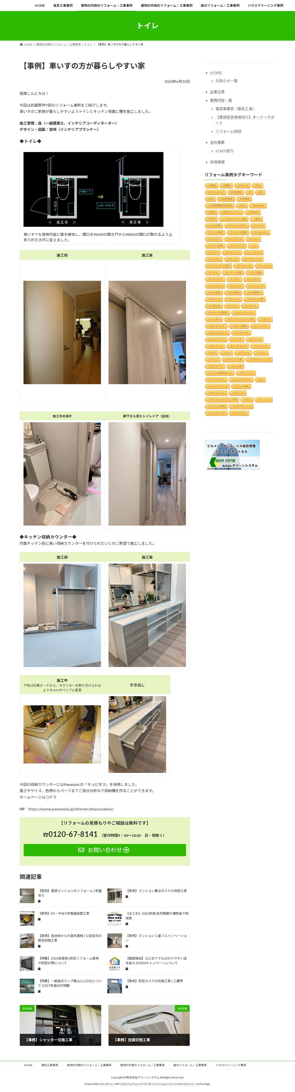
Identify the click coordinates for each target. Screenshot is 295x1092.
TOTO (212, 218)
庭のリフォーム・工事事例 (190, 1065)
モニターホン (239, 412)
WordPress (107, 1084)
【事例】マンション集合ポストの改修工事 (156, 891)
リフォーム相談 (228, 131)
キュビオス (253, 279)
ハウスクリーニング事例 (231, 1065)
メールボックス (217, 412)
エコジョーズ (232, 252)
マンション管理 (217, 406)
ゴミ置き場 (214, 305)
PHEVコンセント (232, 212)
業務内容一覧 (221, 100)
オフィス (232, 258)
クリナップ (236, 285)
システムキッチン (244, 312)
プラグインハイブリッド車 (222, 399)
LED (211, 198)
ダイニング (255, 339)
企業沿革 (217, 91)
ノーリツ (213, 359)
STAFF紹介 (224, 150)
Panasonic (258, 205)
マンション (264, 399)
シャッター (214, 319)
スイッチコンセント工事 (240, 319)
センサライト (242, 332)
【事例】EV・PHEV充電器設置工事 (63, 913)
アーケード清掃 (238, 232)
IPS (261, 192)
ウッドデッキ (235, 238)
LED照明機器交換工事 (220, 205)
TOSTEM (253, 212)
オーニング (264, 265)
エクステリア (237, 245)
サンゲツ (232, 305)
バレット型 (236, 366)
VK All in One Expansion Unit (161, 1084)
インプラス (214, 238)
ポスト (247, 399)
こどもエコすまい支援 (234, 218)
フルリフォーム (217, 392)
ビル (261, 379)
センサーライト (217, 339)
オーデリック (244, 265)
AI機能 (226, 185)
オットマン (214, 258)
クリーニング (256, 285)
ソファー (237, 339)
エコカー (213, 252)
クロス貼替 (233, 292)
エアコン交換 (216, 245)
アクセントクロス (237, 225)
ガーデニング (216, 279)
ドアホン (261, 352)
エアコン (254, 238)
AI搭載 (212, 185)
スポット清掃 (239, 325)
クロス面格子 (254, 292)
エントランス (254, 252)
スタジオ (265, 319)
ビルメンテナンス (218, 386)
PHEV (212, 212)
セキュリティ (261, 325)
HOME (216, 72)
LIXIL (242, 205)
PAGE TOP (283, 1054)
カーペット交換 (234, 272)
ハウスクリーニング (259, 359)
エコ (254, 245)
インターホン (261, 232)
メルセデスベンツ (242, 406)
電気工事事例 (49, 1065)
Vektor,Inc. (189, 1084)
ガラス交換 (255, 272)
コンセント (233, 299)
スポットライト (217, 325)
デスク (212, 352)
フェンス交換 (242, 386)
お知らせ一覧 (226, 80)
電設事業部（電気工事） (235, 108)
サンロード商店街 (218, 312)
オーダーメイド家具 (219, 265)
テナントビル (261, 345)
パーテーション (217, 379)
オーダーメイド (253, 258)
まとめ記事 (214, 225)
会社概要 (217, 142)
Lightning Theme (130, 1084)
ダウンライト (216, 345)
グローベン (214, 299)
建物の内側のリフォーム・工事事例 (89, 1065)
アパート (258, 225)
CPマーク (243, 185)
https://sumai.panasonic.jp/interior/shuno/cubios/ (71, 809)
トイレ (226, 352)
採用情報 (217, 161)
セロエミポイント (218, 332)
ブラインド (238, 392)
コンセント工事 (255, 299)
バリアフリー (216, 366)
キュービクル (216, 285)
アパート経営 (216, 232)
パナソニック (246, 372)
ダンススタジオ (238, 345)
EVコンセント (216, 192)
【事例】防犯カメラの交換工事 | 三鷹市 (154, 981)
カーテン (213, 272)
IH (250, 192)
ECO (258, 185)
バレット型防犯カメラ (220, 372)
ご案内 (257, 218)
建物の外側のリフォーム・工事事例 (142, 1065)
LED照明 (244, 198)
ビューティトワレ (242, 379)
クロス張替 (214, 292)
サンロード (250, 305)
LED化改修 (227, 198)
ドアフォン (243, 352)
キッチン (234, 279)
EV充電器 (236, 192)
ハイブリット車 (234, 359)
